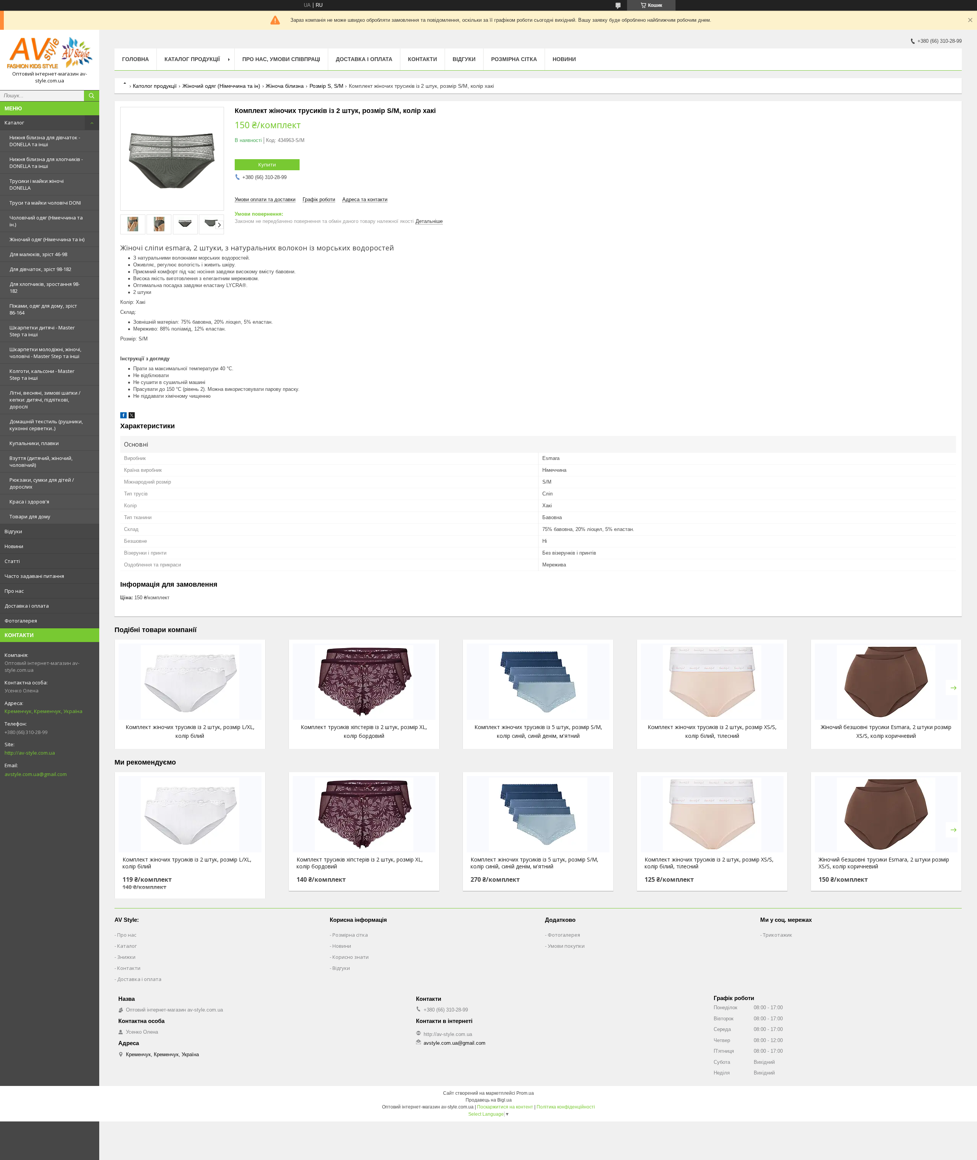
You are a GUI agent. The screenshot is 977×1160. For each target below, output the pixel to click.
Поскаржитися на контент (505, 1107)
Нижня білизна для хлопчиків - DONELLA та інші (46, 162)
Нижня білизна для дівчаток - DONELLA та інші (45, 141)
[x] (132, 416)
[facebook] (123, 416)
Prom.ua (525, 1093)
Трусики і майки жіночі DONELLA (37, 184)
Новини (14, 546)
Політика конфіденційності (566, 1107)
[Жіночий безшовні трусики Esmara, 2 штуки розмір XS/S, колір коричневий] (886, 682)
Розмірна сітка (514, 59)
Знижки (126, 956)
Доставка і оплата (27, 605)
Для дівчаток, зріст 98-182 (40, 269)
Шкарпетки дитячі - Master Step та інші (42, 331)
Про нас (14, 590)
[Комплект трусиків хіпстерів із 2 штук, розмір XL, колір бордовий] (364, 682)
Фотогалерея (21, 620)
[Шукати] (91, 96)
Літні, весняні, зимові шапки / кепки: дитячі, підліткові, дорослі (45, 399)
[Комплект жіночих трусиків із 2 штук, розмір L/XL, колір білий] (190, 682)
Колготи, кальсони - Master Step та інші (42, 374)
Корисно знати (350, 956)
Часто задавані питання (34, 576)
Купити (267, 164)
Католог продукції (155, 86)
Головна (135, 59)
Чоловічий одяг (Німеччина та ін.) (46, 221)
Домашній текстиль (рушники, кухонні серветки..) (46, 425)
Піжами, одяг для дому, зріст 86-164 (43, 309)
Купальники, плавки (34, 443)
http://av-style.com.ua (30, 752)
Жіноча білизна (285, 86)
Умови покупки (566, 945)
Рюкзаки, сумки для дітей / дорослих (42, 483)
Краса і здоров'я (29, 501)
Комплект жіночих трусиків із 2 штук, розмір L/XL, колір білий (187, 863)
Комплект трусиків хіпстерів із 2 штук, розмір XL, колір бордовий (360, 863)
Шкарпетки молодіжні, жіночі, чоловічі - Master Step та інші (45, 353)
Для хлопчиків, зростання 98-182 (45, 287)
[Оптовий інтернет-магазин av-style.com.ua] (50, 53)
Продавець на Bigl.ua (489, 1100)
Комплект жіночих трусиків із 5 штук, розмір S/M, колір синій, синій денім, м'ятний (534, 863)
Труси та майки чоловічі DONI (45, 202)
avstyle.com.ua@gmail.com (36, 774)
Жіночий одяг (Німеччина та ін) (47, 239)
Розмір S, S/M (326, 86)
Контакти (422, 59)
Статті (12, 561)
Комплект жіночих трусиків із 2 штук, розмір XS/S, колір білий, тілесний (709, 863)
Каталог (14, 122)
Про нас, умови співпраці (281, 59)
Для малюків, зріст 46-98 (38, 254)
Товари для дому (30, 516)
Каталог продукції (192, 59)
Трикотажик (777, 934)
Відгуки (13, 531)
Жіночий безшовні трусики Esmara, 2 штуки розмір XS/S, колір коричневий (884, 863)
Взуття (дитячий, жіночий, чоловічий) (41, 461)
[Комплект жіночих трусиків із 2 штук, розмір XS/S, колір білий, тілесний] (712, 682)
